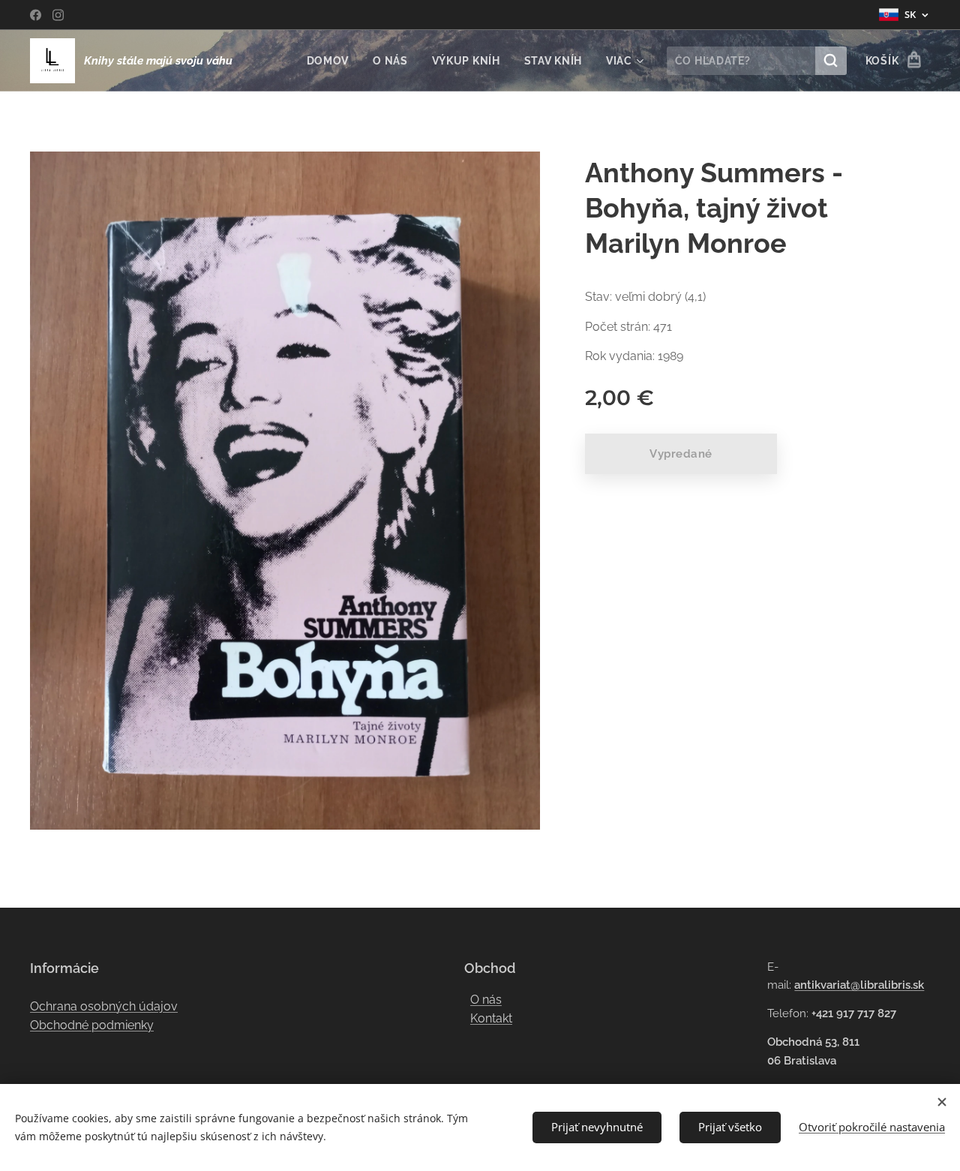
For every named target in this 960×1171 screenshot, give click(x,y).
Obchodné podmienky (92, 1025)
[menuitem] (332, 61)
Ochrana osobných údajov (104, 1006)
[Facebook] (35, 15)
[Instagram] (58, 15)
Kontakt (491, 1018)
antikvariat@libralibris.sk (859, 985)
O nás (486, 999)
